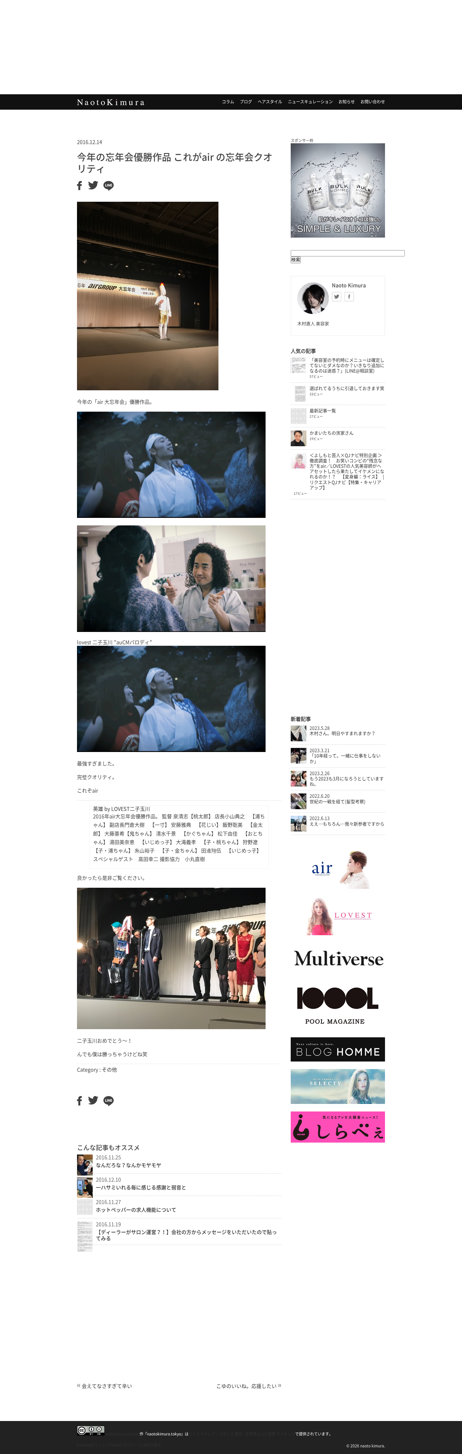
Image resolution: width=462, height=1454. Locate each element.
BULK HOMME (338, 190)
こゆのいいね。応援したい (246, 1386)
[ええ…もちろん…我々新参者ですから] (298, 830)
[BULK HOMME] (338, 1060)
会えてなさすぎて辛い (107, 1386)
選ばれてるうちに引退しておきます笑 (347, 388)
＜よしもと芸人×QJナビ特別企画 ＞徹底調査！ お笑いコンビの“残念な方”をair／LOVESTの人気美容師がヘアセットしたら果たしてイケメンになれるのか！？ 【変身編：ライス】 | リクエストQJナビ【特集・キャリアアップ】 (347, 471)
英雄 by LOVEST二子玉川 (121, 808)
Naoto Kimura (110, 102)
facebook (349, 296)
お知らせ (346, 102)
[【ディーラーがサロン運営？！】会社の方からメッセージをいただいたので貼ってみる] (85, 1250)
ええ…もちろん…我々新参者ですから (347, 824)
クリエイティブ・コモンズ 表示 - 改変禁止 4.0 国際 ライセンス (242, 1434)
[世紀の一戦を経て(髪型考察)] (298, 807)
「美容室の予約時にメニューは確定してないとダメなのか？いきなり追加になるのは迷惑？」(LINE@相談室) (347, 365)
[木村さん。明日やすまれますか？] (298, 740)
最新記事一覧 (323, 411)
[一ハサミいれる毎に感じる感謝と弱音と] (85, 1196)
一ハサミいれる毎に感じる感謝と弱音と (141, 1187)
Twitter (336, 296)
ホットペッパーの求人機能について (136, 1209)
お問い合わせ (372, 102)
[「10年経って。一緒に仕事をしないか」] (298, 762)
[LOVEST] (338, 933)
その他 (109, 1069)
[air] (338, 887)
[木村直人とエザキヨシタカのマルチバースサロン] (338, 972)
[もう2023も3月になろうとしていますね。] (298, 785)
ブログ (246, 102)
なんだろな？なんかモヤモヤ (128, 1165)
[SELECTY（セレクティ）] (338, 1102)
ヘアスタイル (270, 102)
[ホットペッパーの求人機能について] (85, 1212)
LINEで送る (151, 1445)
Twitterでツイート (125, 1445)
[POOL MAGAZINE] (338, 1028)
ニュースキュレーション (310, 102)
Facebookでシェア (93, 1445)
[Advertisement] (231, 47)
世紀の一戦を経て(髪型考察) (338, 801)
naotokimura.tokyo (122, 1434)
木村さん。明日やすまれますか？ (343, 733)
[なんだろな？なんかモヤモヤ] (85, 1173)
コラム (228, 102)
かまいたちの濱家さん (332, 433)
